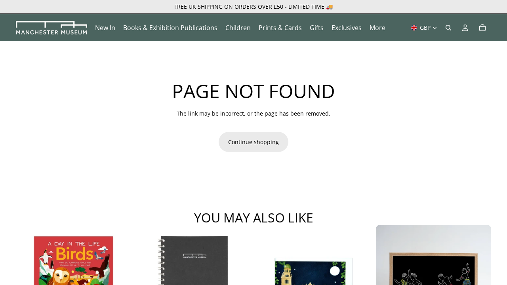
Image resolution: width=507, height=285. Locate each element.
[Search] (448, 27)
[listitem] (377, 28)
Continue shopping (253, 142)
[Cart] (482, 27)
